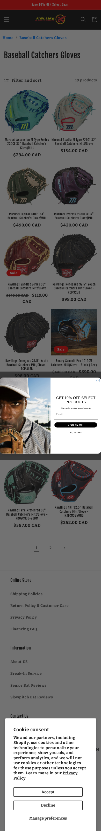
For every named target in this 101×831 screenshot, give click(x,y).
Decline (48, 805)
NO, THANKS (76, 432)
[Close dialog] (98, 380)
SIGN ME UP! (76, 425)
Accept (47, 792)
